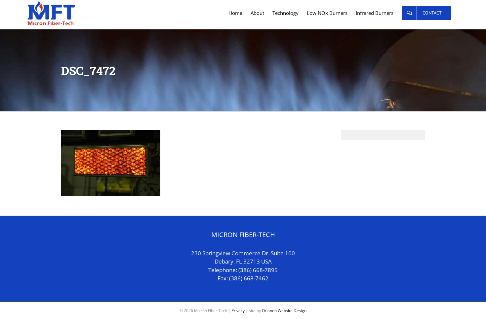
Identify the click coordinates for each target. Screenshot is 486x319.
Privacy (238, 310)
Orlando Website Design (284, 310)
